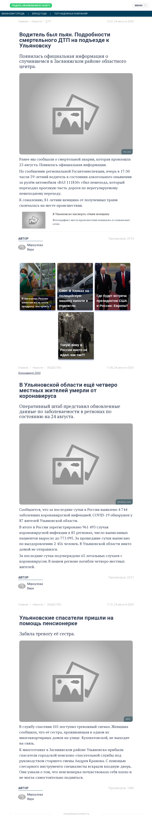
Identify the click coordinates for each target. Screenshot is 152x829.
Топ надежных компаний (70, 13)
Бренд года (39, 13)
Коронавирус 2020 (29, 373)
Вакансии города (13, 13)
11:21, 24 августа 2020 (120, 604)
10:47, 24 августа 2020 (120, 815)
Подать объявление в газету (31, 5)
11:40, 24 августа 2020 (120, 367)
